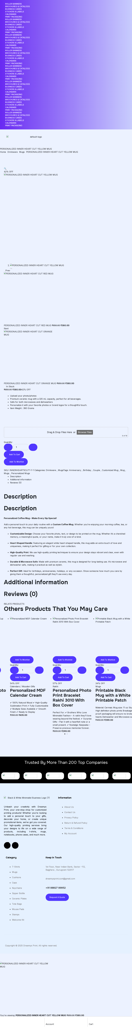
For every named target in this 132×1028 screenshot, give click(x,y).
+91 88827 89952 (56, 887)
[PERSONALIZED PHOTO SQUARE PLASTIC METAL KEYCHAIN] (72, 636)
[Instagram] (15, 845)
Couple (96, 470)
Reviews (16, 482)
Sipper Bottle (102, 686)
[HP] (32, 776)
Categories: (39, 470)
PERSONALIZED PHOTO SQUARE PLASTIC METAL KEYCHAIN (69, 698)
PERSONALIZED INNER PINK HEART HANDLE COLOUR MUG (29, 698)
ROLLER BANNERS (13, 4)
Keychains (58, 686)
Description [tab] (20, 496)
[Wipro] (99, 776)
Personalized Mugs (20, 473)
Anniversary (75, 470)
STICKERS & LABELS (14, 11)
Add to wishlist (17, 462)
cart (91, 1024)
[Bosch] (10, 776)
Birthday (87, 470)
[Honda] (55, 776)
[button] (5, 168)
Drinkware (12, 152)
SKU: (6, 470)
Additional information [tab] (36, 582)
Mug (122, 470)
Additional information (20, 479)
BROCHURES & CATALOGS (17, 6)
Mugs (22, 152)
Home (3, 152)
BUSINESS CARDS (13, 9)
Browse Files (85, 432)
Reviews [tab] (21, 594)
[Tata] (121, 776)
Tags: (65, 470)
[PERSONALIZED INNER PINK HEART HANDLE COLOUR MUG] (29, 636)
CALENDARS (10, 14)
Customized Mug (110, 470)
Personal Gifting (72, 686)
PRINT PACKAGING (13, 17)
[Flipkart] (77, 776)
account (50, 1024)
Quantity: (8, 442)
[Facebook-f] (7, 845)
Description (15, 476)
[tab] (69, 476)
